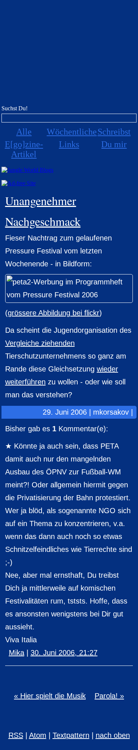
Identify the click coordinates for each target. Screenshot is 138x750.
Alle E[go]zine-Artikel (24, 143)
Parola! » (109, 696)
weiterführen (25, 382)
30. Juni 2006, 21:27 (64, 653)
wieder (107, 369)
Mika (16, 653)
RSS (15, 735)
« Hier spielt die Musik (50, 696)
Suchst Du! (14, 108)
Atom (37, 735)
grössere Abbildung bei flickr (53, 313)
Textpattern (71, 735)
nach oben (113, 735)
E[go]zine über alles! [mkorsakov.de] (69, 54)
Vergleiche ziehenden (40, 343)
